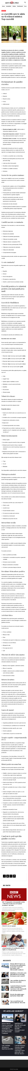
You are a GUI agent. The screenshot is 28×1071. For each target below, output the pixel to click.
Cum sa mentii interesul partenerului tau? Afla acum (17, 1001)
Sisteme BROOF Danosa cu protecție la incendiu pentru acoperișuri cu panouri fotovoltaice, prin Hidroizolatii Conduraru (17, 967)
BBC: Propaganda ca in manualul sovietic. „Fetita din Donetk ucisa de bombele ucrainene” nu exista (13, 903)
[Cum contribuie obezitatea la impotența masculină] (5, 981)
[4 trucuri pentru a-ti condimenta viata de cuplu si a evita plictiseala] (14, 940)
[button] (25, 2)
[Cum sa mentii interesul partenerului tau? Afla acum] (5, 1002)
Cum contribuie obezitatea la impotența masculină (18, 981)
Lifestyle (4, 924)
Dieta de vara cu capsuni (9, 926)
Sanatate (3, 10)
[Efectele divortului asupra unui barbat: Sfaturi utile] (5, 995)
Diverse (4, 946)
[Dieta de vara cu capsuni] (14, 918)
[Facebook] (4, 876)
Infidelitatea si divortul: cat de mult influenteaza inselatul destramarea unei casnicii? (18, 974)
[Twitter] (7, 876)
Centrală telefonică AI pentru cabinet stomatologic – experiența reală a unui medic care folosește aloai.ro (18, 988)
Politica (4, 900)
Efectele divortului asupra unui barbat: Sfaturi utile (17, 995)
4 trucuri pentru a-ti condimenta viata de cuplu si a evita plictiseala (13, 948)
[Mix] (14, 876)
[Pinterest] (11, 876)
